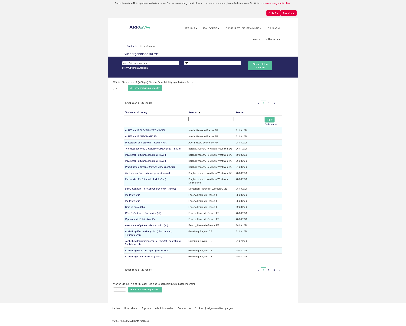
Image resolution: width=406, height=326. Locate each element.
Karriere (116, 308)
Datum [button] (239, 112)
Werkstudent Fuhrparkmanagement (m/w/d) (147, 173)
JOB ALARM (273, 28)
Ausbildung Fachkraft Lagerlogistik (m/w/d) (147, 250)
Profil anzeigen (272, 39)
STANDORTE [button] (210, 28)
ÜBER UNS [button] (189, 28)
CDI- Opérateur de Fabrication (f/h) (143, 213)
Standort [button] (194, 112)
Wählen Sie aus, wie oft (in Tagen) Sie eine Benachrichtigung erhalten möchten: (154, 82)
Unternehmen (131, 308)
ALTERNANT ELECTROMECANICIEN (145, 130)
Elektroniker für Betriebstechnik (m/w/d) (145, 179)
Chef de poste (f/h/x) (135, 207)
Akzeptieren (289, 13)
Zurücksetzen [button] (272, 124)
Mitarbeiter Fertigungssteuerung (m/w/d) (146, 154)
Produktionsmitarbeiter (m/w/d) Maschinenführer (150, 167)
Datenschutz (184, 308)
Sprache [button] (256, 39)
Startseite (132, 46)
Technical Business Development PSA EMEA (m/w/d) (153, 148)
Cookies (199, 308)
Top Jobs (146, 308)
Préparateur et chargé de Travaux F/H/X (146, 142)
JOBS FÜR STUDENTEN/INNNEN (242, 28)
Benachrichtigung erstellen (146, 88)
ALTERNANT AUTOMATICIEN (141, 136)
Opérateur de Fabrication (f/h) (140, 219)
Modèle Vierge (132, 195)
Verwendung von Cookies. (278, 3)
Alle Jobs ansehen (164, 308)
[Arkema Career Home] (140, 27)
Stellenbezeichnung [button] (136, 112)
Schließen (273, 13)
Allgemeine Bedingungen (220, 308)
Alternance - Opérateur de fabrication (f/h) (146, 225)
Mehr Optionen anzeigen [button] (135, 67)
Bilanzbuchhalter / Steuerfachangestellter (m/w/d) (150, 188)
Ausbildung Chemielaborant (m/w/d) (143, 256)
